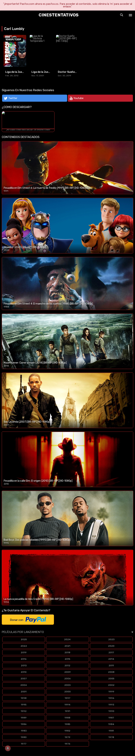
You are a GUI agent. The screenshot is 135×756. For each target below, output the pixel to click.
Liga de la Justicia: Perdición (23, 71)
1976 (67, 743)
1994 (67, 704)
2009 (67, 672)
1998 (24, 698)
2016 (24, 659)
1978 (111, 737)
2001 (24, 691)
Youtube (78, 98)
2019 (24, 652)
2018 (67, 652)
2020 (111, 646)
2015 (67, 659)
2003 (67, 685)
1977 (23, 743)
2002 (111, 685)
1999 (111, 691)
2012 (67, 665)
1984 (111, 724)
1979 (67, 737)
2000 (67, 691)
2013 (24, 665)
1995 (23, 704)
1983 (24, 730)
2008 (111, 672)
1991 (67, 711)
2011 (111, 665)
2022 (24, 646)
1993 (111, 704)
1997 (67, 698)
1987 (111, 717)
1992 (24, 711)
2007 (24, 678)
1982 (67, 730)
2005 (111, 678)
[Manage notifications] (8, 748)
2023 (111, 639)
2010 (24, 672)
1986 (24, 724)
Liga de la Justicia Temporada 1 (50, 71)
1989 (24, 717)
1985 (67, 724)
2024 (67, 639)
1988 (67, 717)
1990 (111, 711)
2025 (24, 639)
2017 (111, 652)
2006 (67, 678)
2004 (23, 685)
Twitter (12, 98)
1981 (111, 730)
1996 (111, 698)
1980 (24, 737)
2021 (67, 646)
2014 (111, 659)
